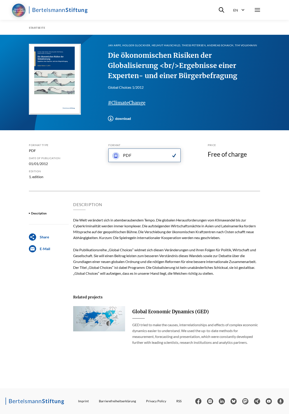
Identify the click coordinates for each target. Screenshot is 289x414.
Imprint (83, 401)
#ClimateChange (126, 103)
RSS (179, 401)
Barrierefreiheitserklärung (117, 401)
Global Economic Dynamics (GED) (170, 311)
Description (39, 213)
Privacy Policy (156, 401)
